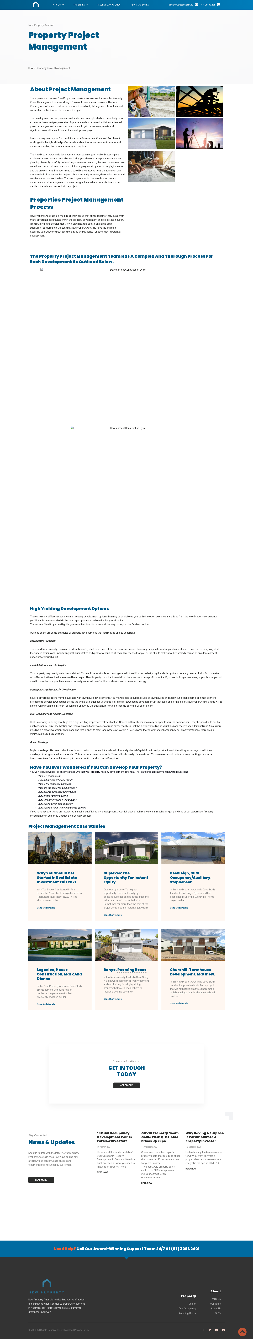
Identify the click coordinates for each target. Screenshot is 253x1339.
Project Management (109, 4)
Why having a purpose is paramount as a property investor (205, 1137)
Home (31, 68)
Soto (70, 1330)
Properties (79, 4)
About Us (216, 1308)
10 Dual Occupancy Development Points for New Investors (114, 1137)
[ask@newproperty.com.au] (196, 5)
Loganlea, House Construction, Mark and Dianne (59, 974)
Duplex (192, 1303)
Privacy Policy (81, 1330)
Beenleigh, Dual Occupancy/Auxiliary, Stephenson (191, 878)
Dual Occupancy (187, 1308)
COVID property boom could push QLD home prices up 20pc (160, 1137)
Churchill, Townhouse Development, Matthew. (192, 972)
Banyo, (125, 969)
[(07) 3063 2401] (218, 5)
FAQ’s (218, 1313)
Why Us (56, 4)
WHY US (216, 1299)
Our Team (215, 1303)
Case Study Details (46, 908)
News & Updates (140, 4)
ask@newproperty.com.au (180, 5)
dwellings (39, 750)
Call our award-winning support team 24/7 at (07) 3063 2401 (126, 1249)
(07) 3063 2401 (208, 5)
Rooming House (187, 1313)
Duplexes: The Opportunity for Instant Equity (126, 878)
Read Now (102, 1172)
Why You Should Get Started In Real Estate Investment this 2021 (57, 878)
